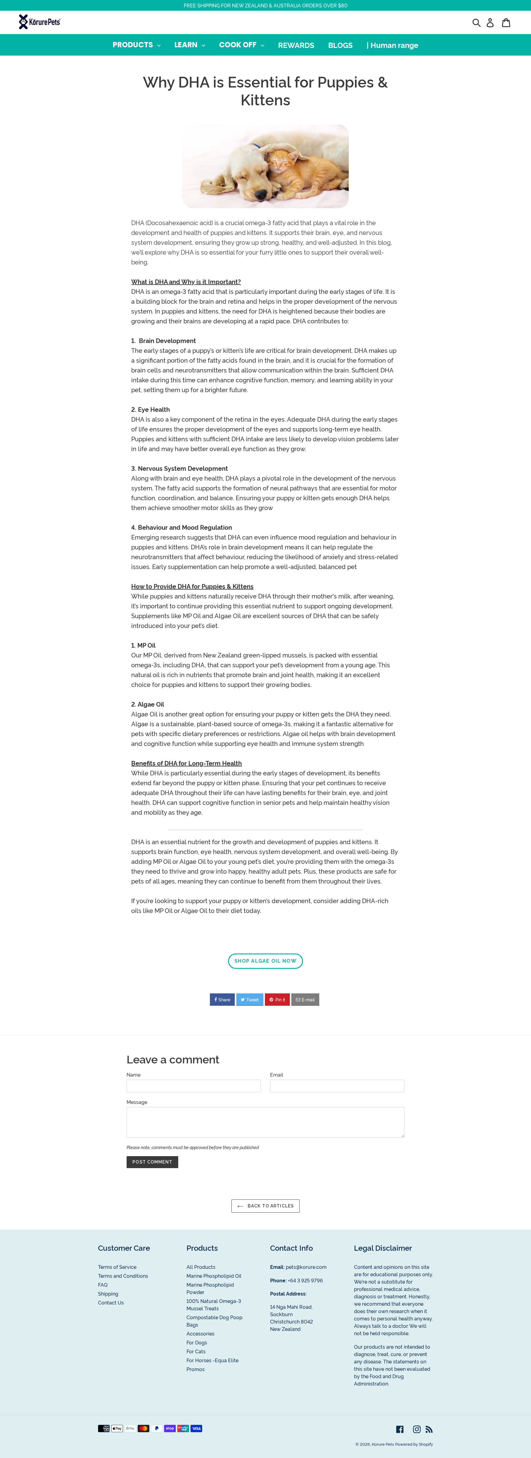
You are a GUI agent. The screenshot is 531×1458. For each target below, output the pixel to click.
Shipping (108, 1293)
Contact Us (111, 1302)
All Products (201, 1266)
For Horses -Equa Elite (212, 1360)
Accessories (200, 1333)
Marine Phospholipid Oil (214, 1275)
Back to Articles (270, 1205)
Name (133, 1074)
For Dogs (197, 1342)
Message (137, 1101)
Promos (196, 1369)
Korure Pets (383, 1444)
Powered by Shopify (414, 1444)
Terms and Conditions (123, 1275)
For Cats (196, 1351)
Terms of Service (117, 1266)
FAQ (103, 1284)
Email (276, 1074)
